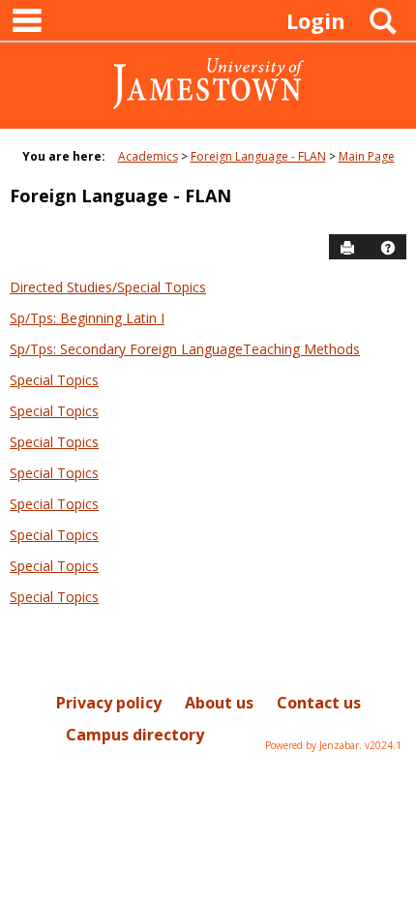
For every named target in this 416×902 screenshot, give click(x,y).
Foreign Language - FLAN (258, 156)
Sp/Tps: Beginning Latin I (87, 318)
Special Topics (54, 380)
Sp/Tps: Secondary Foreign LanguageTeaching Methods (185, 349)
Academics (148, 156)
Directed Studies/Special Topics (108, 287)
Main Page (367, 156)
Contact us (319, 702)
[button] (388, 247)
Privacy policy (109, 702)
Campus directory (135, 734)
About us (219, 702)
